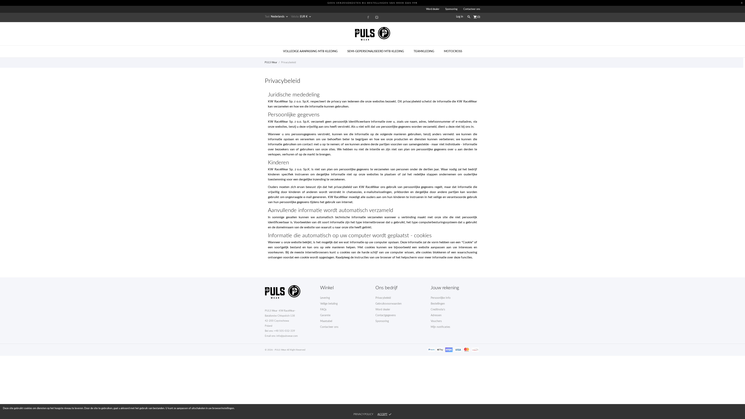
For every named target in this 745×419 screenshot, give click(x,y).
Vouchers (436, 321)
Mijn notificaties (440, 327)
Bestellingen (438, 303)
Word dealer (432, 9)
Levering (325, 298)
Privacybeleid (383, 298)
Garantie (325, 315)
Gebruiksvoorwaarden (388, 303)
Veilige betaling (329, 303)
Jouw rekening (445, 288)
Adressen (436, 315)
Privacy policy (363, 414)
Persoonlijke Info (440, 298)
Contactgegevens (385, 315)
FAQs (323, 309)
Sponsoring (451, 9)
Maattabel (326, 321)
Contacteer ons (471, 9)
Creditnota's (438, 309)
